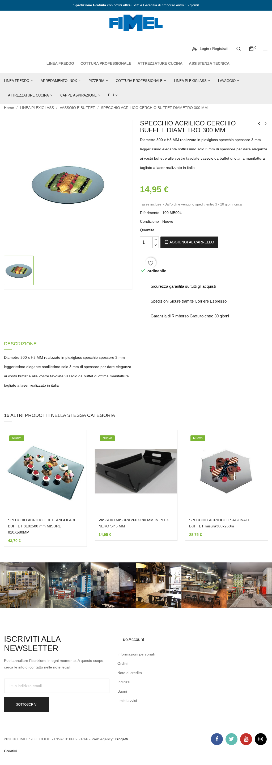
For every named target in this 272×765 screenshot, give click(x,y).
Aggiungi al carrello (191, 242)
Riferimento (149, 213)
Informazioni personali (136, 654)
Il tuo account (130, 639)
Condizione (149, 221)
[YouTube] (246, 739)
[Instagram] (261, 739)
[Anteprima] (74, 473)
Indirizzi (123, 682)
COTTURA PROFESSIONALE (105, 63)
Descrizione (20, 344)
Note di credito (129, 673)
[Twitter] (231, 739)
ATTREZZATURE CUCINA (160, 63)
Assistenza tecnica (209, 63)
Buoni (122, 691)
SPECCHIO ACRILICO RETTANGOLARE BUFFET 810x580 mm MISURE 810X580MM (42, 526)
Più (111, 95)
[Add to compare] (74, 486)
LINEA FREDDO (60, 63)
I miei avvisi (127, 700)
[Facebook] (217, 739)
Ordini (122, 663)
